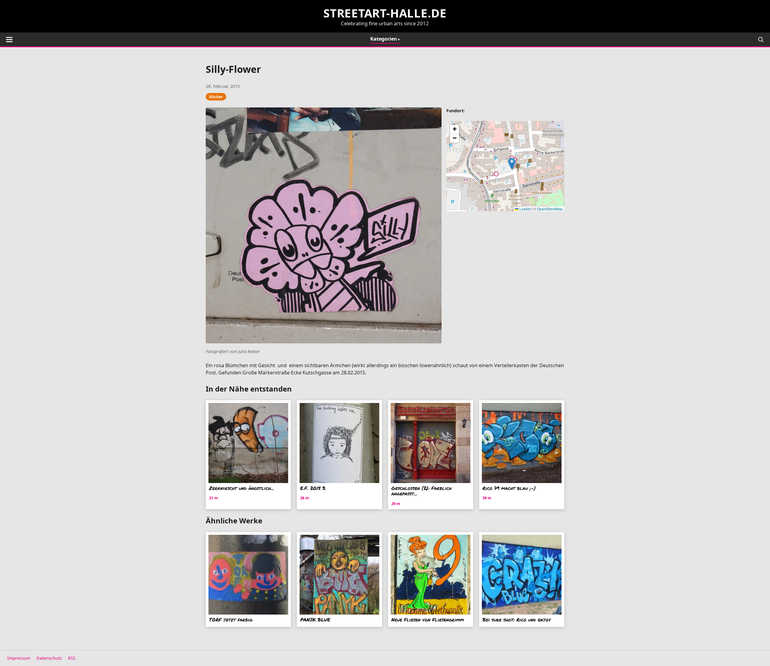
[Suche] (760, 39)
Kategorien (383, 39)
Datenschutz (49, 658)
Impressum (18, 658)
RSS (71, 658)
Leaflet (525, 208)
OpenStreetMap (550, 208)
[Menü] (9, 39)
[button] (512, 163)
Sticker (216, 96)
